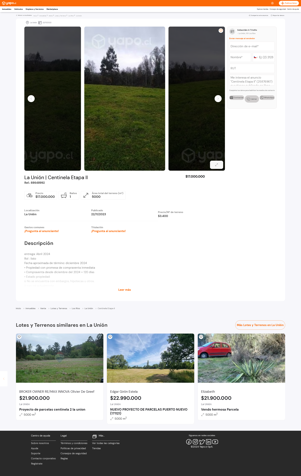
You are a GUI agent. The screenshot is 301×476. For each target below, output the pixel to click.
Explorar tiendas (262, 9)
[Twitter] (202, 441)
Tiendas (96, 448)
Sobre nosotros (40, 443)
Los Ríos (76, 308)
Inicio (18, 308)
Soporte (35, 453)
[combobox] (255, 57)
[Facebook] (189, 441)
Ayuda (34, 448)
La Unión (89, 308)
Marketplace (52, 9)
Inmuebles (6, 9)
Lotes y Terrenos (59, 308)
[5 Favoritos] (201, 337)
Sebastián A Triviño (247, 30)
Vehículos (18, 9)
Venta (43, 308)
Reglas (64, 458)
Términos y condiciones (74, 443)
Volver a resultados (25, 15)
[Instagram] (195, 441)
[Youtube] (215, 441)
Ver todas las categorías (106, 443)
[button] (31, 98)
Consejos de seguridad (278, 9)
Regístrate (36, 463)
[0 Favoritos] (221, 30)
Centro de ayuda (293, 9)
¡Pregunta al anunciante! (41, 231)
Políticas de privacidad (73, 448)
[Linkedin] (208, 441)
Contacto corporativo (43, 458)
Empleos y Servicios (35, 9)
